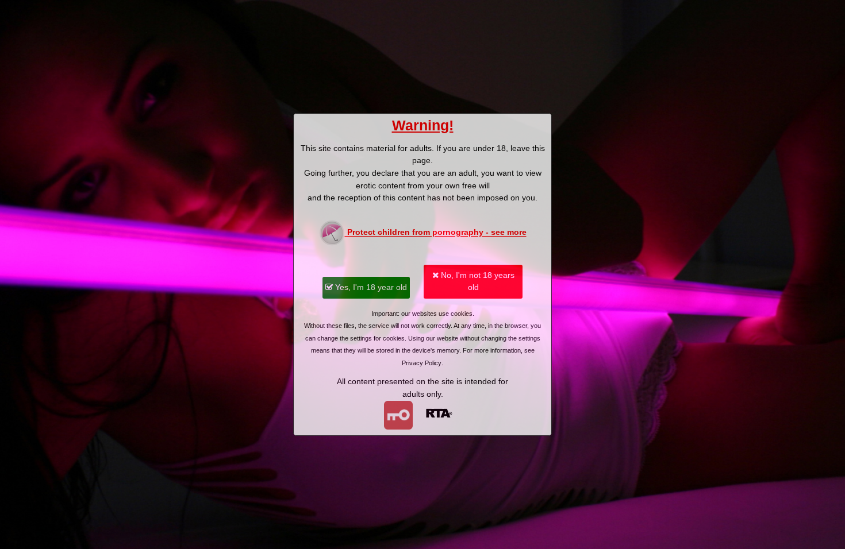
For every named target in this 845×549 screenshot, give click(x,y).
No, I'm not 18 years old (476, 281)
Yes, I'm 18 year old (370, 287)
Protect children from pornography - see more (436, 232)
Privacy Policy (421, 362)
